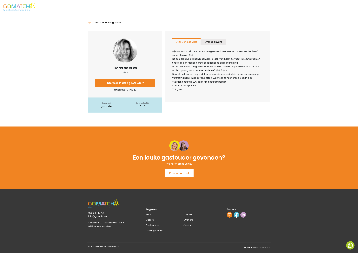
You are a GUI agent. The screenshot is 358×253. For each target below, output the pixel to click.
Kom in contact (179, 173)
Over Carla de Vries (186, 42)
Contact (188, 225)
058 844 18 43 (96, 213)
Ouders (150, 219)
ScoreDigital (264, 247)
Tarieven (188, 214)
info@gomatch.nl (97, 216)
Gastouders (152, 225)
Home (149, 214)
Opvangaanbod (154, 230)
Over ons (188, 219)
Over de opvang (213, 42)
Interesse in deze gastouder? (125, 83)
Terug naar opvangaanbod (107, 22)
